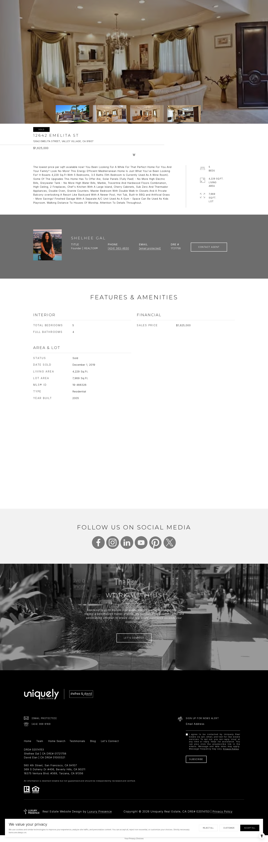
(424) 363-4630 (118, 248)
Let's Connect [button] (134, 638)
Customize (228, 828)
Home (27, 741)
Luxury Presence (99, 811)
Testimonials (77, 741)
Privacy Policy (231, 749)
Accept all (249, 828)
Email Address (195, 723)
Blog (93, 741)
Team (39, 741)
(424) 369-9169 (41, 724)
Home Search (56, 741)
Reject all (208, 828)
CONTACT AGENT (209, 247)
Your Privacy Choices (134, 838)
